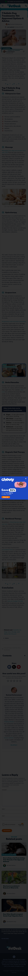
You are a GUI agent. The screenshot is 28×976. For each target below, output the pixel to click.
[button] (26, 478)
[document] (14, 488)
